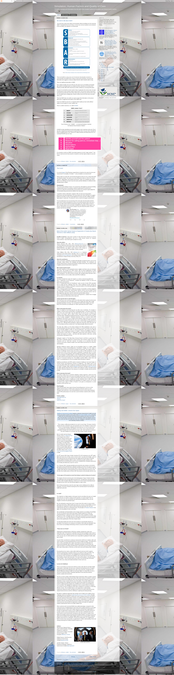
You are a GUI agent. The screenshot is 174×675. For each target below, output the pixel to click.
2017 (102, 71)
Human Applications (67, 255)
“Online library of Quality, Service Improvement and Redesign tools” (77, 72)
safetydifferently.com (61, 397)
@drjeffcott (76, 366)
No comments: (73, 161)
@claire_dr (76, 252)
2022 (102, 64)
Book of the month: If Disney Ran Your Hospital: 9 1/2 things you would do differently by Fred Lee (111, 32)
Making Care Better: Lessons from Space (68, 410)
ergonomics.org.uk (61, 400)
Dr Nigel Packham (68, 435)
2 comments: (73, 224)
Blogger (94, 671)
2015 (102, 75)
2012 (102, 80)
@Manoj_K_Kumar (66, 634)
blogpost (64, 172)
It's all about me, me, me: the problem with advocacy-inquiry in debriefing (111, 53)
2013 (102, 78)
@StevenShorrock (79, 243)
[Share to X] (81, 161)
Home (58, 15)
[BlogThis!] (80, 161)
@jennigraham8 (70, 645)
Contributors (73, 15)
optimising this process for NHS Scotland (81, 595)
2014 (102, 77)
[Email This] (78, 161)
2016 (102, 73)
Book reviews (65, 15)
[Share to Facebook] (82, 161)
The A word (60, 168)
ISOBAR (76, 105)
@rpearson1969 (64, 640)
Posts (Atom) (65, 659)
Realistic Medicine (89, 507)
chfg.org (58, 398)
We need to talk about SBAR (64, 20)
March (103, 65)
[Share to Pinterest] (84, 161)
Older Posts (92, 656)
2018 (102, 69)
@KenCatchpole (92, 366)
